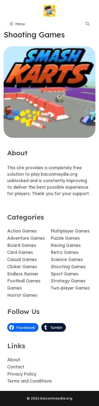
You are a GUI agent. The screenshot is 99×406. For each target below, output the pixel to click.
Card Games (20, 252)
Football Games (24, 281)
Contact (15, 367)
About (13, 359)
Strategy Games (68, 281)
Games (14, 288)
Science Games (67, 259)
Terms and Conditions (29, 381)
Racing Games (66, 245)
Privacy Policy (21, 374)
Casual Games (22, 259)
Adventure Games (26, 238)
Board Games (21, 245)
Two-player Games (70, 288)
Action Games (22, 231)
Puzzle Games (65, 238)
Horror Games (22, 295)
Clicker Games (22, 266)
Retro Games (65, 252)
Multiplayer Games (70, 231)
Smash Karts (49, 134)
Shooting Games (68, 266)
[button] (87, 24)
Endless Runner (22, 274)
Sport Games (65, 274)
